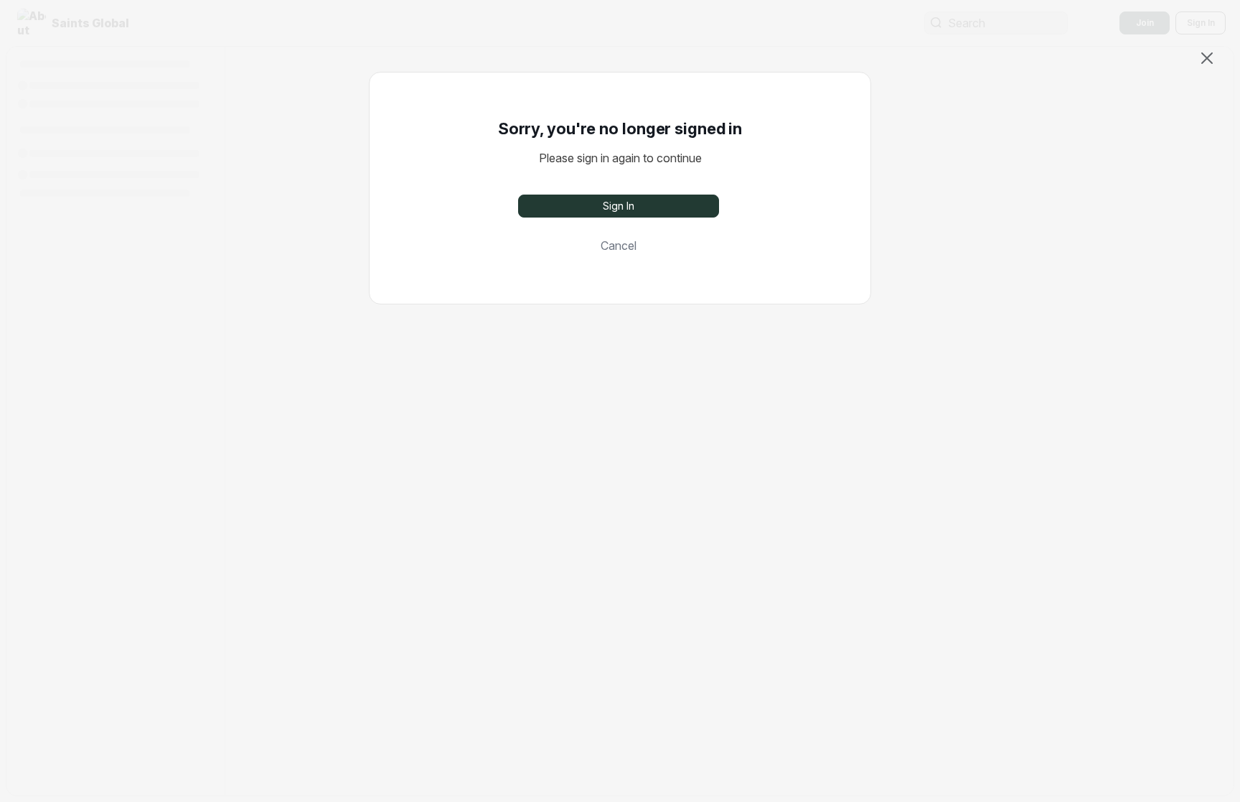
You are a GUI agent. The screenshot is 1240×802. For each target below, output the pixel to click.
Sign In (618, 206)
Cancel (619, 245)
